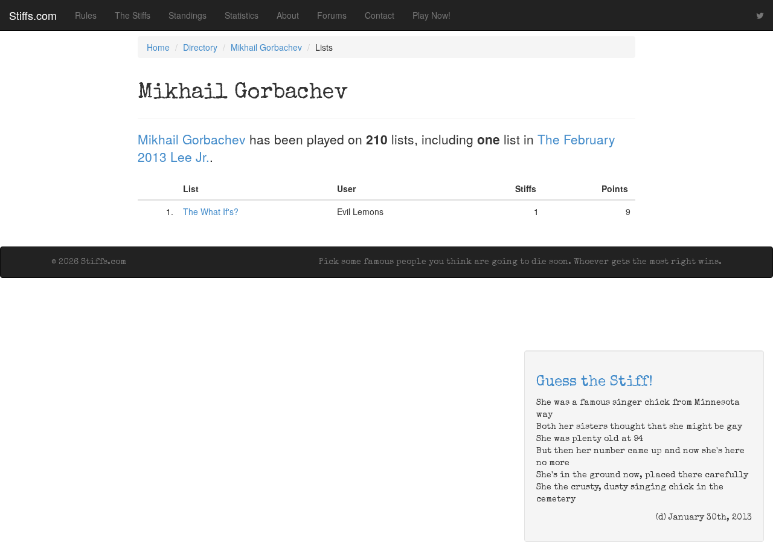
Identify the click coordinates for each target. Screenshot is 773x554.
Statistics (241, 15)
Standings (187, 15)
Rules (86, 15)
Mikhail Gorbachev (266, 47)
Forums (332, 15)
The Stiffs (132, 15)
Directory (200, 47)
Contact (379, 15)
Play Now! (431, 15)
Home (158, 47)
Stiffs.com (33, 15)
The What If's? (211, 211)
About (288, 15)
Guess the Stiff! (594, 382)
